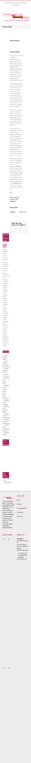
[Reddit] (14, 229)
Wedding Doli (22, 212)
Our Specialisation (22, 508)
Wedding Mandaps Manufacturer (6, 421)
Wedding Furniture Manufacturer (6, 415)
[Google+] (23, 227)
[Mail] (20, 229)
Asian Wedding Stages (5, 357)
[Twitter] (6, 7)
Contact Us (20, 516)
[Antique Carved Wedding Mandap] (5, 602)
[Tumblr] (17, 7)
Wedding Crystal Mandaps (6, 402)
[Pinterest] (14, 7)
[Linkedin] (25, 7)
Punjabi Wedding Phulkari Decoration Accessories (6, 372)
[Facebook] (12, 227)
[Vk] (17, 229)
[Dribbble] (22, 7)
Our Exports (20, 512)
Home (18, 500)
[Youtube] (9, 7)
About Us (19, 504)
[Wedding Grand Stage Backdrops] (10, 602)
